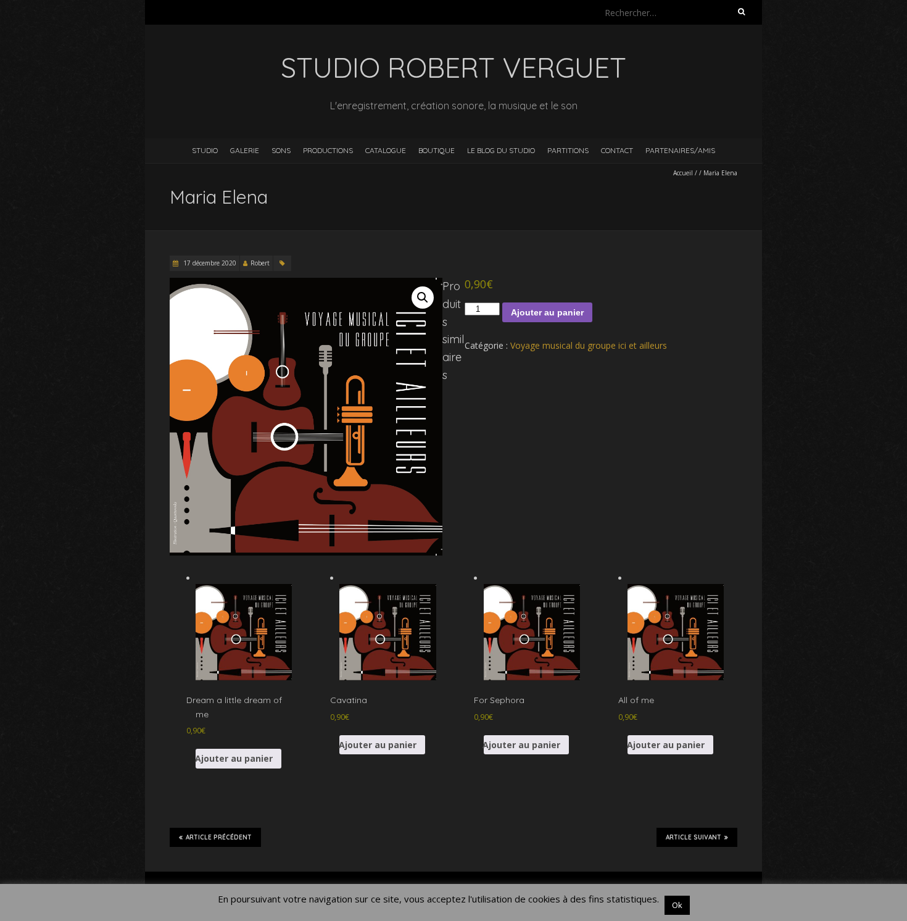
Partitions (568, 150)
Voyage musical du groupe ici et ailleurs (588, 345)
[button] (423, 297)
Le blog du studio (501, 150)
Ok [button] (677, 905)
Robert (260, 263)
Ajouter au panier (547, 312)
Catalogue (385, 150)
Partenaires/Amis (680, 150)
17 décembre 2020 (208, 263)
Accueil (683, 173)
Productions (328, 150)
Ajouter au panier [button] (234, 758)
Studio (205, 150)
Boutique (436, 150)
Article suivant (693, 837)
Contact (617, 150)
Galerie (244, 150)
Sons (281, 150)
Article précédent (219, 837)
